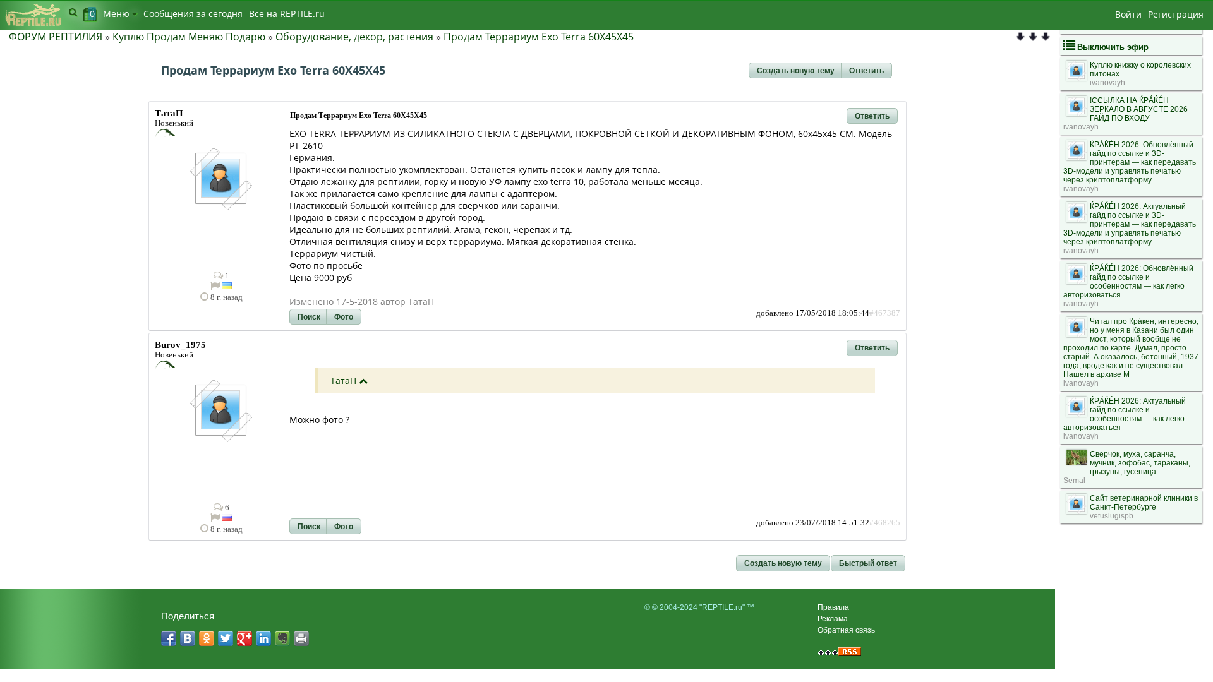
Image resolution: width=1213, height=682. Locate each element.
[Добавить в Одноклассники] (206, 638)
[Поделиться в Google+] (244, 638)
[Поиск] (73, 12)
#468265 (884, 522)
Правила (833, 607)
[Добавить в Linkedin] (263, 638)
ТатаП (343, 380)
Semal (1074, 480)
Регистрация (1176, 14)
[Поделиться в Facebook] (168, 638)
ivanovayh (1107, 82)
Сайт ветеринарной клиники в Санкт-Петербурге (1144, 503)
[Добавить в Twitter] (225, 638)
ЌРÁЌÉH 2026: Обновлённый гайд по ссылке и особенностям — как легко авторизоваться (1128, 281)
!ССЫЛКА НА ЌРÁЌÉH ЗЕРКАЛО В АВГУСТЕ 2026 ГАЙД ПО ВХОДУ (1139, 109)
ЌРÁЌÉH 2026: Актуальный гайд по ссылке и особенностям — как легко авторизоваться (1124, 414)
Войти (1128, 14)
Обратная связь (846, 630)
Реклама (833, 618)
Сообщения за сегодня (193, 14)
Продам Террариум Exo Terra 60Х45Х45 (539, 37)
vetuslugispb (1111, 516)
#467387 (884, 313)
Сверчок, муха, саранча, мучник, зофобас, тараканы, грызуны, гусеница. (1140, 463)
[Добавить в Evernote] (282, 638)
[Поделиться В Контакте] (187, 638)
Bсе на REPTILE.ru (287, 14)
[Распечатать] (301, 638)
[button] (796, 71)
